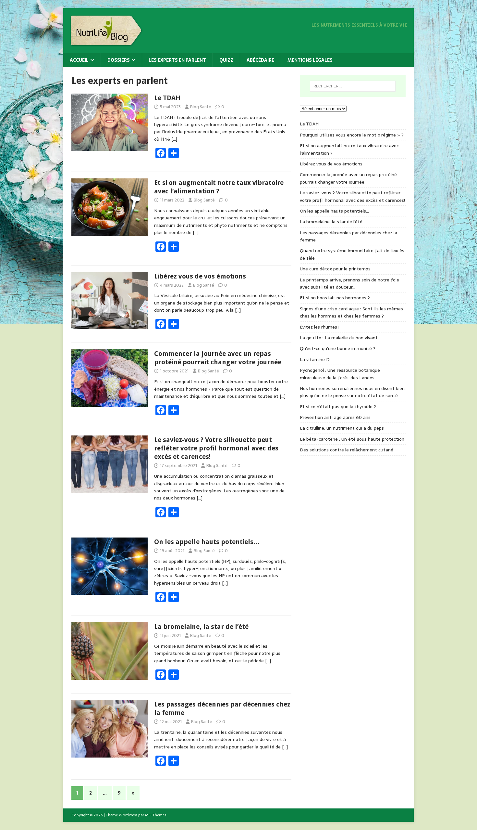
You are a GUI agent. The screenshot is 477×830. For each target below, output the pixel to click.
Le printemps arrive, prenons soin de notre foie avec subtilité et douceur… (349, 283)
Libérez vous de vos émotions (200, 276)
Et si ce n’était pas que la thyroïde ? (338, 406)
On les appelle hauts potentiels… (207, 542)
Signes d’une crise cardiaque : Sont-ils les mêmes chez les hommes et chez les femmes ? (351, 312)
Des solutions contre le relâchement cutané (346, 449)
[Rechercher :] (352, 86)
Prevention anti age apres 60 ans (335, 417)
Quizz (226, 60)
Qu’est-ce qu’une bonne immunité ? (337, 348)
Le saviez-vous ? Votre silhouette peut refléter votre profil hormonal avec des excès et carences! (216, 448)
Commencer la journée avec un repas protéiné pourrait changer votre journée (348, 178)
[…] (174, 139)
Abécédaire (260, 60)
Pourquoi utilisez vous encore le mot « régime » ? (352, 134)
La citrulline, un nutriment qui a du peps (342, 428)
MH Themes (155, 815)
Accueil (79, 60)
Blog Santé (200, 106)
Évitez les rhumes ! (319, 327)
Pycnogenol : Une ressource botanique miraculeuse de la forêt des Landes (340, 374)
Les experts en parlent (177, 60)
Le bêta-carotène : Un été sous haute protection (352, 439)
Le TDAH (167, 98)
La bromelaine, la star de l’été (201, 626)
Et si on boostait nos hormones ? (335, 297)
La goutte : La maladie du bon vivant (339, 337)
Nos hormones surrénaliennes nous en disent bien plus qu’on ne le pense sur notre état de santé (352, 392)
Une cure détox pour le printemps (335, 268)
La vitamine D (315, 359)
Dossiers (118, 60)
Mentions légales (310, 60)
